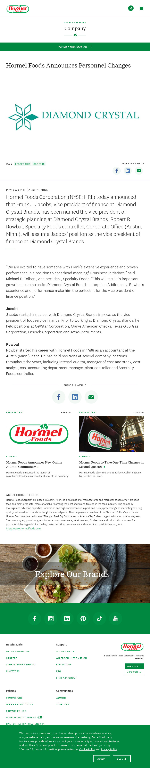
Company (11, 456)
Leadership (22, 164)
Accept (101, 758)
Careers (39, 164)
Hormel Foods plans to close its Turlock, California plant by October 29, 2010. (110, 474)
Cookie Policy (87, 749)
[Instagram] (50, 618)
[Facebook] (116, 171)
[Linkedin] (128, 171)
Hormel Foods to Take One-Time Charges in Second (111, 464)
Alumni (61, 697)
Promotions (14, 697)
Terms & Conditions (19, 704)
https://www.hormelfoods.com (23, 528)
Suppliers (62, 704)
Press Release (14, 412)
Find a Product (66, 677)
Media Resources (17, 651)
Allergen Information (71, 658)
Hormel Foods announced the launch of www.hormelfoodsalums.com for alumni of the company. (37, 474)
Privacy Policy (16, 711)
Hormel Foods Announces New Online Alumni (34, 464)
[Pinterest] (83, 618)
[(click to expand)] (141, 9)
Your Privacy (21, 717)
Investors (13, 671)
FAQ (58, 671)
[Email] (139, 171)
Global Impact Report (21, 664)
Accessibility (65, 651)
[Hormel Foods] (17, 9)
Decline (122, 758)
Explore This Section (72, 47)
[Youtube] (115, 618)
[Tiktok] (99, 618)
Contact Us (63, 664)
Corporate (133, 671)
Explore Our (73, 574)
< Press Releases (75, 22)
